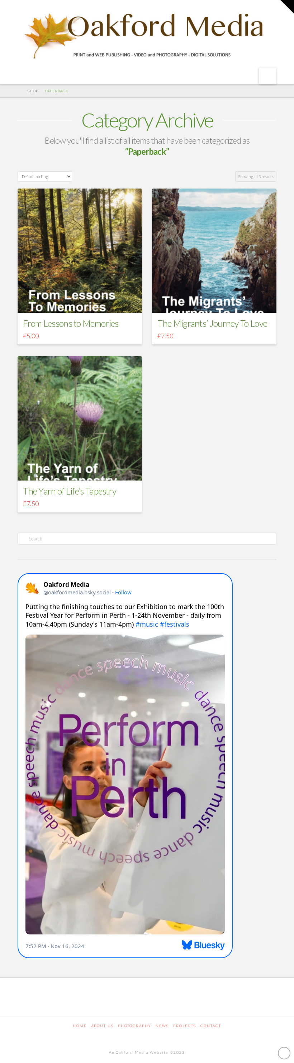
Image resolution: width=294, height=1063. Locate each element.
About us (102, 1025)
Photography (134, 1025)
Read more (79, 301)
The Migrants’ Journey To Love (212, 323)
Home (80, 1025)
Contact (210, 1025)
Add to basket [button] (216, 301)
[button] (267, 76)
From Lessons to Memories (70, 323)
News (162, 1025)
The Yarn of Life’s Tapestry (69, 491)
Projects (184, 1025)
